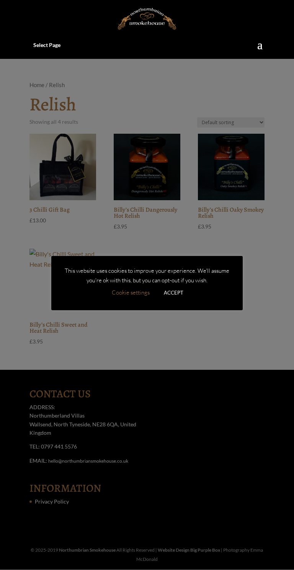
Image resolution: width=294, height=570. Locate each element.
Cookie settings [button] (131, 292)
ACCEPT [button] (173, 293)
